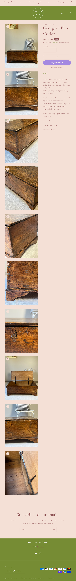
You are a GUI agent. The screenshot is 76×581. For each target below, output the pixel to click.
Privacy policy (32, 578)
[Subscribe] (54, 529)
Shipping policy (52, 578)
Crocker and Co (13, 578)
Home (29, 542)
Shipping (54, 42)
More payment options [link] (57, 67)
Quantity (45, 46)
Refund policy (23, 578)
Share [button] (46, 73)
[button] (4, 13)
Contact (46, 542)
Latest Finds (37, 542)
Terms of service (42, 578)
